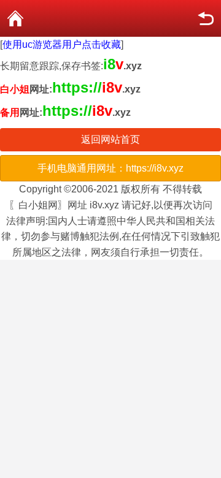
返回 (205, 18)
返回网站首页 (110, 139)
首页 (15, 18)
